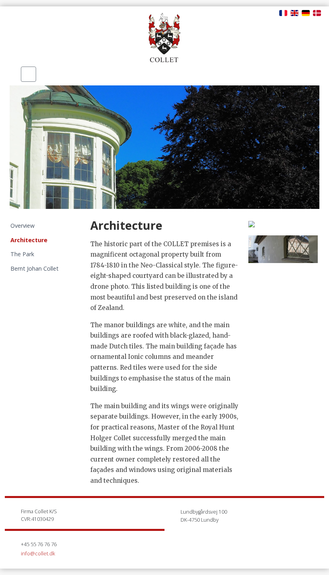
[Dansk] (317, 12)
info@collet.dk (38, 553)
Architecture (28, 240)
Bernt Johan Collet (34, 268)
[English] (294, 12)
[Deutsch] (306, 12)
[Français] (283, 12)
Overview (22, 225)
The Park (22, 254)
